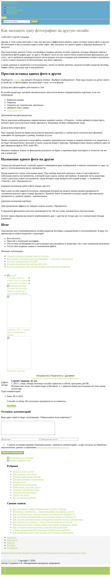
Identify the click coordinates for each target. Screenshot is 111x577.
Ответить (11, 406)
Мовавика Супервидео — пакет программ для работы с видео (43, 511)
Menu (4, 17)
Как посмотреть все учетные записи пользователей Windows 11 (44, 514)
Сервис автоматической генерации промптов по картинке (41, 530)
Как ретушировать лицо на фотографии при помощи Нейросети (38, 266)
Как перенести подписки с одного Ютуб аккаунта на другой (42, 522)
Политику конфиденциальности (53, 447)
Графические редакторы (24, 484)
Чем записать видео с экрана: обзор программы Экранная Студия (45, 524)
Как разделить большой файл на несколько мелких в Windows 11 (44, 517)
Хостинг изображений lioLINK (22, 261)
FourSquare (12, 548)
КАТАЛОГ (12, 12)
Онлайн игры (19, 482)
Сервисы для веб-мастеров (26, 490)
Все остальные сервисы (24, 497)
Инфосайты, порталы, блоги (27, 487)
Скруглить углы (15, 110)
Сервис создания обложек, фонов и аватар (28, 256)
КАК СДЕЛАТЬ (15, 10)
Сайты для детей (21, 495)
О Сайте (82, 553)
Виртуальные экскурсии (25, 474)
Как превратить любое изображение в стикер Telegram (39, 509)
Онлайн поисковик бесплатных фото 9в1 (27, 264)
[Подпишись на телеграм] (20, 457)
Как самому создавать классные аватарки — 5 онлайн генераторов (40, 258)
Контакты (6, 553)
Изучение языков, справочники (28, 479)
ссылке (16, 80)
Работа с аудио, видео (23, 471)
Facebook (11, 537)
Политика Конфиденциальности (28, 553)
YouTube (11, 545)
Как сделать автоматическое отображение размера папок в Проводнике (48, 519)
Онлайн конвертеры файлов (26, 476)
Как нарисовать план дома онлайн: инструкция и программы (43, 532)
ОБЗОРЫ (11, 7)
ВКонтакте (12, 540)
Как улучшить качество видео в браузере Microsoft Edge (40, 527)
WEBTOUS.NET (9, 2)
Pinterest (11, 542)
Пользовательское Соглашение (61, 553)
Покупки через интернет (25, 492)
